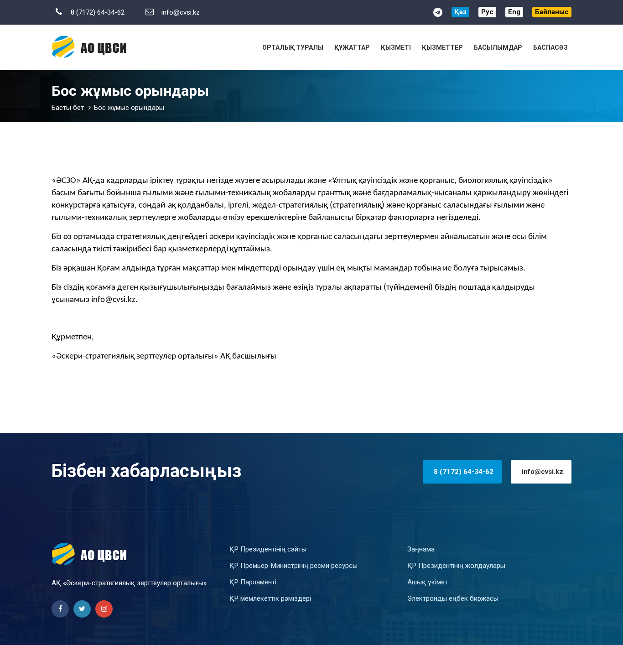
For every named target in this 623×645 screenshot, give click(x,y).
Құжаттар (352, 47)
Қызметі (396, 47)
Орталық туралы (292, 47)
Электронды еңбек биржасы (452, 598)
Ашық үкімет (427, 582)
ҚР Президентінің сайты (267, 549)
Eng (514, 12)
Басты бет (68, 108)
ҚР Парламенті (252, 582)
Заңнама (421, 549)
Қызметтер (442, 47)
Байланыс (552, 12)
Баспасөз (550, 47)
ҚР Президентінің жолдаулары (456, 566)
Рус (487, 12)
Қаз (460, 12)
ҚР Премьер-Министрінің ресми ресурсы (293, 566)
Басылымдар (498, 47)
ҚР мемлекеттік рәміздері (270, 598)
